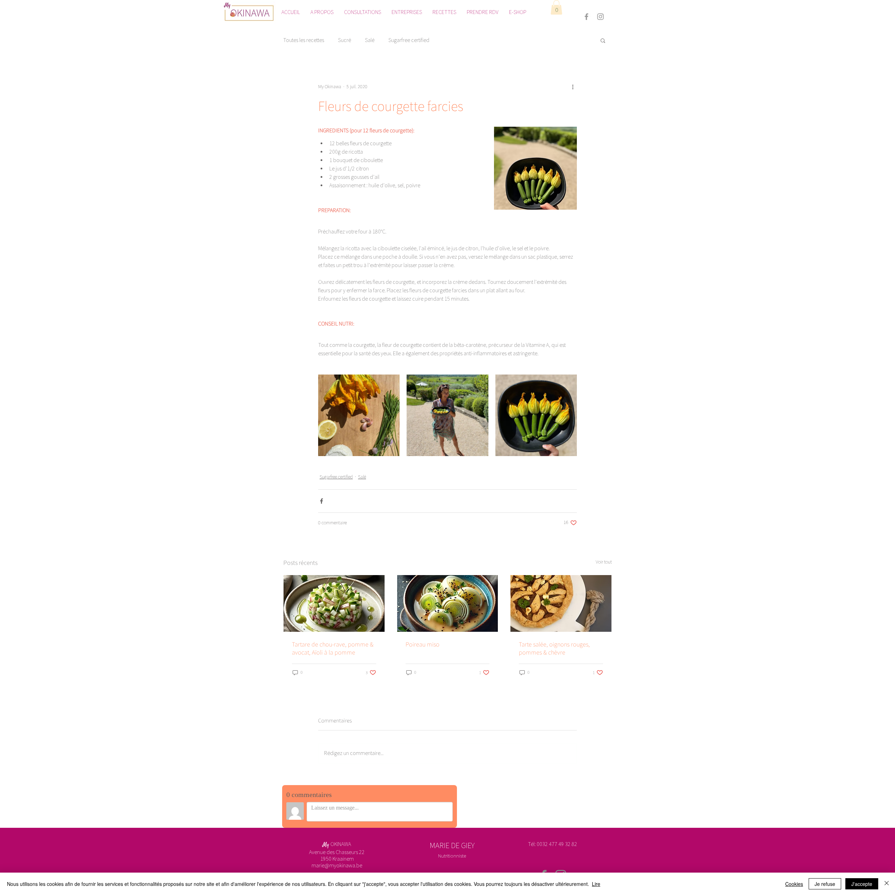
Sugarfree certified (408, 40)
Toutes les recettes (303, 40)
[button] (556, 7)
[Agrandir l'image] (359, 415)
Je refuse (825, 883)
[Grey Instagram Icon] (600, 16)
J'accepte (861, 883)
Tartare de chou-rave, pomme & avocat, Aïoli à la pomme (332, 648)
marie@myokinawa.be (337, 865)
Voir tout (604, 562)
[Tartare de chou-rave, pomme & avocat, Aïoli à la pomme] (334, 603)
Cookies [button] (794, 883)
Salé (369, 40)
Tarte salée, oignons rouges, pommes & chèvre (554, 648)
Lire (596, 883)
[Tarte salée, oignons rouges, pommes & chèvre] (560, 603)
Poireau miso (422, 644)
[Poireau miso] (447, 603)
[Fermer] (886, 883)
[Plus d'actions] (572, 87)
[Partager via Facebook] (321, 501)
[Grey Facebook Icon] (586, 16)
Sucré (344, 40)
